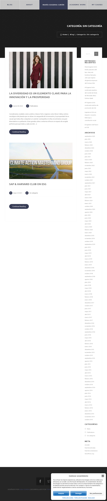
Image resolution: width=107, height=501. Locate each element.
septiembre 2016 (90, 332)
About (29, 5)
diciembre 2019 (89, 235)
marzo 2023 (88, 159)
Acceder (87, 445)
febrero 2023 (89, 162)
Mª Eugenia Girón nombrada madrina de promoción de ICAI (91, 105)
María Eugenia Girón (53, 5)
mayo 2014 (88, 399)
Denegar (78, 493)
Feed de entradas (90, 448)
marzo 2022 (88, 174)
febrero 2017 (89, 320)
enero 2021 (88, 203)
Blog (9, 5)
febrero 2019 (89, 262)
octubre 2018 (89, 273)
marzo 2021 (88, 197)
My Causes (97, 5)
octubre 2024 (89, 151)
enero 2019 (88, 264)
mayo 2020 (88, 221)
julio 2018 (87, 282)
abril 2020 (88, 224)
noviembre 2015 (90, 352)
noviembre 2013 (90, 416)
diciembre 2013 (89, 413)
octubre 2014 (89, 384)
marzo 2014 (88, 405)
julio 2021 (87, 186)
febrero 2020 (89, 229)
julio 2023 (87, 156)
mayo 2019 (88, 253)
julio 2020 (87, 215)
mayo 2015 (88, 370)
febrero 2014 (89, 408)
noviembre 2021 (90, 177)
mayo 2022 (88, 171)
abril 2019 (88, 256)
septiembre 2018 (90, 276)
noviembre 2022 (90, 165)
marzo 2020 (88, 226)
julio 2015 (87, 364)
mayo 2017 (88, 311)
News (88, 429)
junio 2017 (88, 308)
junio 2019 (88, 250)
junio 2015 (88, 367)
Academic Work (77, 5)
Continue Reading (19, 132)
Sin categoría (33, 193)
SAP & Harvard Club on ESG (27, 184)
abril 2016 (88, 340)
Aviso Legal (91, 497)
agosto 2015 (88, 361)
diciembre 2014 (89, 381)
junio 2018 (88, 285)
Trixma (49, 489)
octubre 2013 (89, 419)
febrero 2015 (89, 378)
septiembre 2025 (90, 136)
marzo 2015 (88, 375)
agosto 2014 (88, 390)
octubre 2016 (89, 329)
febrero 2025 (89, 145)
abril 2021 (88, 194)
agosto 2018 (88, 279)
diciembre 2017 (89, 302)
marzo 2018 (88, 294)
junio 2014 (88, 396)
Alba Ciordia (24, 489)
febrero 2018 (89, 297)
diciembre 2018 (89, 267)
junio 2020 (88, 218)
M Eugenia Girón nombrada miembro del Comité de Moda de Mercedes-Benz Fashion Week (91, 93)
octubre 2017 (89, 305)
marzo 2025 (88, 142)
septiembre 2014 (90, 387)
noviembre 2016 (90, 326)
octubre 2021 (89, 180)
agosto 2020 (88, 212)
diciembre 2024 (89, 148)
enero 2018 (88, 300)
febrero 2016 (89, 343)
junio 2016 (88, 335)
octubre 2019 (89, 241)
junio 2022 (88, 168)
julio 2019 (87, 247)
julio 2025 (87, 139)
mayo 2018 (88, 288)
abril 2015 (88, 373)
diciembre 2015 (89, 349)
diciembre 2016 (89, 323)
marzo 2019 (88, 259)
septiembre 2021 (90, 183)
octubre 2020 (89, 206)
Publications (34, 106)
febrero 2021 (89, 200)
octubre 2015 (89, 355)
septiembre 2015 (90, 358)
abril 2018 (88, 291)
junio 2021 (88, 189)
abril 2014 (88, 402)
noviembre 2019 (90, 238)
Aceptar (61, 493)
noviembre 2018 (90, 270)
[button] (103, 476)
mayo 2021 (88, 191)
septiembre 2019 (90, 244)
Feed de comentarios (91, 450)
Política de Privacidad (80, 497)
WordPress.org (89, 453)
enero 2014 (88, 411)
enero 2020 (88, 232)
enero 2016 (88, 346)
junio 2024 (88, 153)
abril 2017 (88, 314)
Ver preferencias (96, 493)
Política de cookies (67, 497)
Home (65, 34)
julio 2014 (87, 393)
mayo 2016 (88, 337)
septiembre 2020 (90, 209)
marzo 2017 (88, 317)
